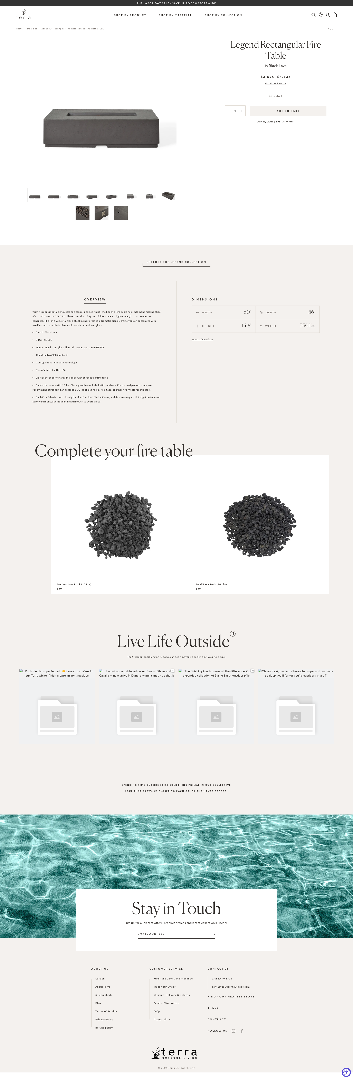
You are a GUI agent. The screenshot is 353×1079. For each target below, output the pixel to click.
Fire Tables (31, 28)
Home (19, 28)
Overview (95, 299)
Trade (213, 1007)
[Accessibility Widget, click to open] (346, 1072)
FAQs (157, 1011)
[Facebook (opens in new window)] (242, 1031)
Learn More (288, 121)
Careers (100, 978)
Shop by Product (130, 15)
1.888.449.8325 (222, 978)
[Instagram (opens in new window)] (233, 1031)
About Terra (103, 986)
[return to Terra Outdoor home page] (23, 14)
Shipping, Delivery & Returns (172, 994)
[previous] (20, 114)
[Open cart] (335, 14)
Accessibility (162, 1019)
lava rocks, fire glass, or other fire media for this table (119, 389)
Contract (217, 1019)
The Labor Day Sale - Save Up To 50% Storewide (176, 3)
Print (330, 29)
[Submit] (213, 933)
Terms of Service (106, 1011)
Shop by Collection (223, 15)
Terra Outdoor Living (181, 1067)
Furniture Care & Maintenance (173, 978)
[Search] (314, 14)
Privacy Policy (104, 1019)
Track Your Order (165, 986)
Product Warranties (166, 1003)
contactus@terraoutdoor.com (231, 986)
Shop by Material (175, 15)
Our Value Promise (275, 83)
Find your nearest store (231, 996)
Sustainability (104, 994)
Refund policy (104, 1027)
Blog (98, 1003)
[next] (183, 114)
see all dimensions (202, 339)
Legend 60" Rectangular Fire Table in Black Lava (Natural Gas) (72, 28)
